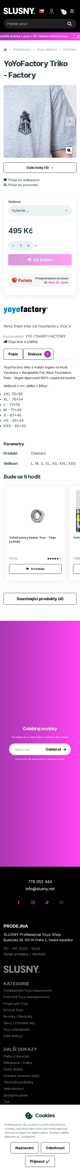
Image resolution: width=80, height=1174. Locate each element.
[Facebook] (18, 902)
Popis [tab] (13, 354)
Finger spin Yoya (16, 1003)
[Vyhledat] (69, 24)
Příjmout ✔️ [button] (40, 1161)
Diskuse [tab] (38, 354)
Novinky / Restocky (18, 1016)
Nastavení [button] (24, 1148)
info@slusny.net (40, 888)
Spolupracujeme (16, 1095)
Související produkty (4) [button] (40, 598)
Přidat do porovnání (23, 185)
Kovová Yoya (13, 1010)
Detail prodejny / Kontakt (24, 954)
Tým (7, 1102)
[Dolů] (11, 246)
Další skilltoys (13, 1036)
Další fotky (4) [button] (38, 167)
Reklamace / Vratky (18, 1063)
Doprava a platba (23, 341)
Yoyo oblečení (46, 49)
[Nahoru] (29, 246)
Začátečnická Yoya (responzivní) (28, 990)
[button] (62, 11)
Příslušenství (21, 49)
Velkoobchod (14, 1088)
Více (63, 326)
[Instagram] (33, 902)
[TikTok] (47, 902)
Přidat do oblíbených (24, 180)
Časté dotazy (14, 1069)
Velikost (14, 202)
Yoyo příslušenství (17, 1029)
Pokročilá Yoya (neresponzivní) (27, 997)
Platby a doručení (16, 1056)
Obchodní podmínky (18, 1082)
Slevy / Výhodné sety (19, 1023)
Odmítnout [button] (55, 1148)
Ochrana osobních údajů (21, 1076)
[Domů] (19, 11)
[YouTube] (61, 902)
